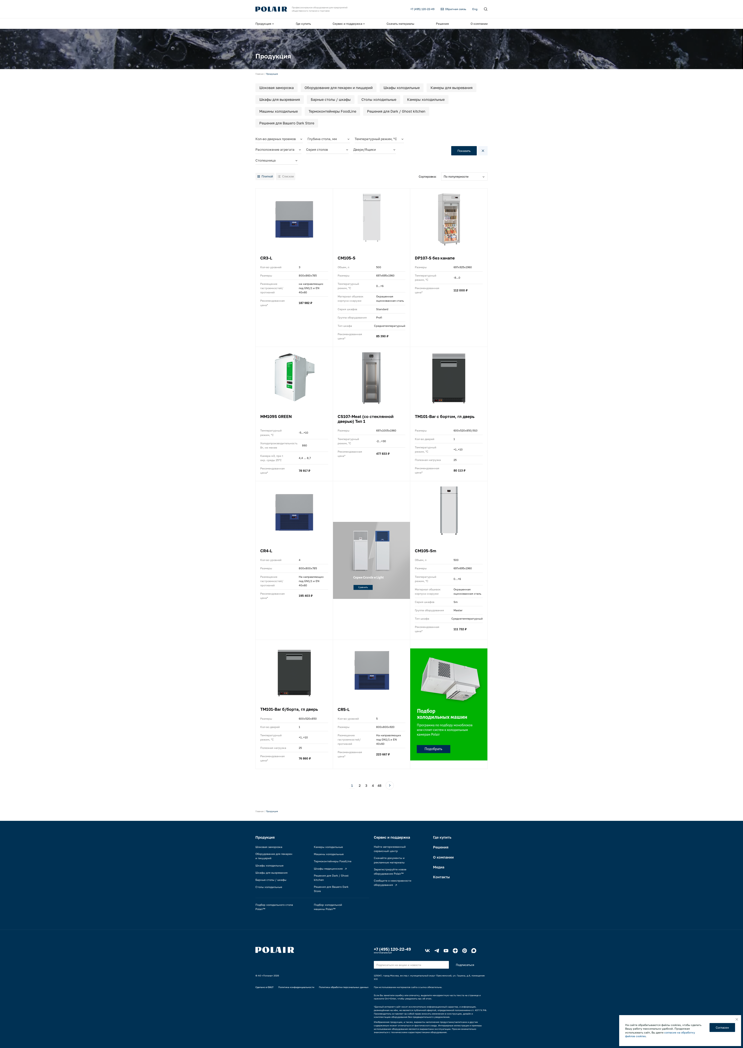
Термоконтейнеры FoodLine (332, 111)
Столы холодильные (378, 99)
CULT (271, 987)
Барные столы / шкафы (331, 99)
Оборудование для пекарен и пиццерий (339, 88)
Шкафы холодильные (401, 88)
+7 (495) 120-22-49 (392, 949)
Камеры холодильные (426, 99)
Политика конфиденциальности (296, 987)
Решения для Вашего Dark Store (286, 123)
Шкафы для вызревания (279, 99)
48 (379, 785)
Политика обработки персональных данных (344, 987)
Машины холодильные (278, 111)
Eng (475, 9)
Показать (464, 150)
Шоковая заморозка (276, 88)
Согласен (722, 1027)
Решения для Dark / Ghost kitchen (396, 111)
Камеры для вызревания (452, 88)
